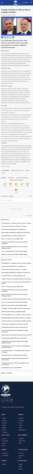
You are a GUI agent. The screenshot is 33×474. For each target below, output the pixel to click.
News (3, 445)
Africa (20, 427)
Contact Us (21, 455)
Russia (3, 173)
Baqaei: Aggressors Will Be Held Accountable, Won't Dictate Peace (16, 232)
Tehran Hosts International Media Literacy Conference (13, 338)
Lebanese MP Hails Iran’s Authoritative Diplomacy (12, 235)
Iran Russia (11, 177)
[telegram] (11, 400)
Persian (20, 469)
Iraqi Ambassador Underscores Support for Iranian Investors (15, 327)
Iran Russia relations (22, 177)
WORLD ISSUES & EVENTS (17, 170)
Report (4, 443)
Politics (4, 418)
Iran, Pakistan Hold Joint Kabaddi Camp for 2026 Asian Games (15, 299)
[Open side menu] (2, 3)
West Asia (21, 418)
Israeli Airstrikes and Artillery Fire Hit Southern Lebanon (14, 324)
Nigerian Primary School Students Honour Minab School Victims (16, 335)
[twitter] (3, 400)
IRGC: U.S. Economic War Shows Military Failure (12, 238)
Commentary (5, 441)
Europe (27, 170)
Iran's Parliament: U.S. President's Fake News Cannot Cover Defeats (16, 223)
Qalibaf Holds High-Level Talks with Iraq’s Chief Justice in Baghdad (16, 317)
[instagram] (7, 400)
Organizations (22, 429)
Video (20, 443)
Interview (4, 438)
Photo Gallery (22, 441)
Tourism (4, 420)
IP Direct (4, 464)
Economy (4, 422)
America (21, 425)
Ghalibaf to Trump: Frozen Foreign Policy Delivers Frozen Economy (16, 279)
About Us (21, 453)
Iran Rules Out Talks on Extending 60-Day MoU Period (13, 355)
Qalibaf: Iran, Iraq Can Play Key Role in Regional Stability (14, 254)
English (20, 464)
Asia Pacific (21, 420)
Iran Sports (5, 453)
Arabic (20, 466)
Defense (4, 427)
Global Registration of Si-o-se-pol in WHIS (11, 367)
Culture (4, 425)
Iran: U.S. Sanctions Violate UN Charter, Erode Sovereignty (14, 251)
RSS (20, 457)
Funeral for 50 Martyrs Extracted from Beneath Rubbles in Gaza (16, 321)
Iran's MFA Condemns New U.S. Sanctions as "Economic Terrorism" (16, 314)
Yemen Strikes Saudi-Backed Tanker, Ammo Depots (13, 229)
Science (4, 429)
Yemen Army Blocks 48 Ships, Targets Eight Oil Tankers (14, 311)
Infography (21, 438)
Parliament (4, 432)
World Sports (5, 455)
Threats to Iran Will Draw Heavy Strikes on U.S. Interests (14, 226)
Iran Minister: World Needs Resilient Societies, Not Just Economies (16, 308)
